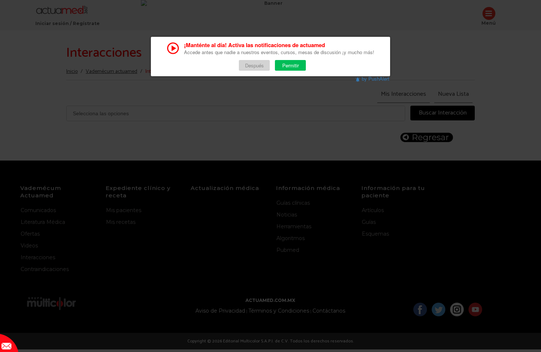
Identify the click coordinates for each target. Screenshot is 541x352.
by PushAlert (375, 78)
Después (254, 65)
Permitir (290, 65)
